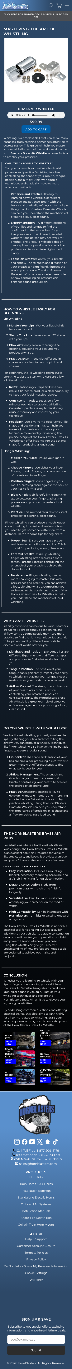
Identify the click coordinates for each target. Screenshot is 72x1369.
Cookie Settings (36, 1273)
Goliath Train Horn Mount (36, 1224)
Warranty (36, 1280)
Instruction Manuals (36, 1211)
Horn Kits (36, 1177)
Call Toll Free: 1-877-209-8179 (38, 1150)
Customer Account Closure (36, 1246)
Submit (36, 1350)
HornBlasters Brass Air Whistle (24, 999)
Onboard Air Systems (36, 1204)
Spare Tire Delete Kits (36, 1218)
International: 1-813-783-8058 (38, 1155)
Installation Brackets (36, 1191)
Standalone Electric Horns (36, 1197)
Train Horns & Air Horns (36, 1184)
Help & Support (36, 1239)
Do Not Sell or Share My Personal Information (36, 1266)
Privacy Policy (36, 1259)
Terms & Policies (36, 1252)
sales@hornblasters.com (38, 1164)
